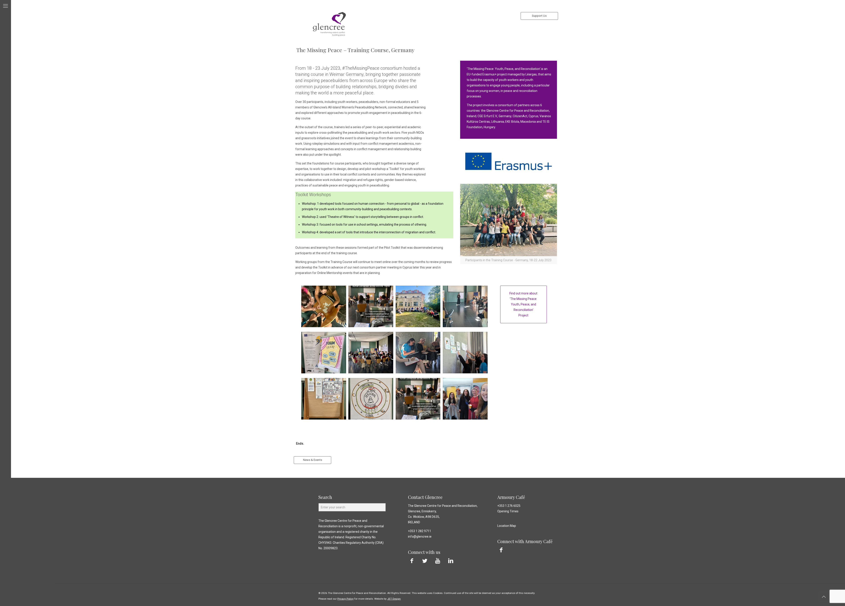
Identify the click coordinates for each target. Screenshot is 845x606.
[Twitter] (425, 561)
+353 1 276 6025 (508, 505)
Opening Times (507, 511)
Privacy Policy (345, 598)
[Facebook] (412, 561)
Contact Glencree (425, 497)
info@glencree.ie (420, 536)
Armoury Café (511, 497)
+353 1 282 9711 (419, 531)
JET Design (394, 598)
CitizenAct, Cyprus (525, 116)
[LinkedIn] (451, 561)
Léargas (531, 74)
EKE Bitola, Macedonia (520, 121)
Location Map (506, 526)
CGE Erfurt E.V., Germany (494, 116)
